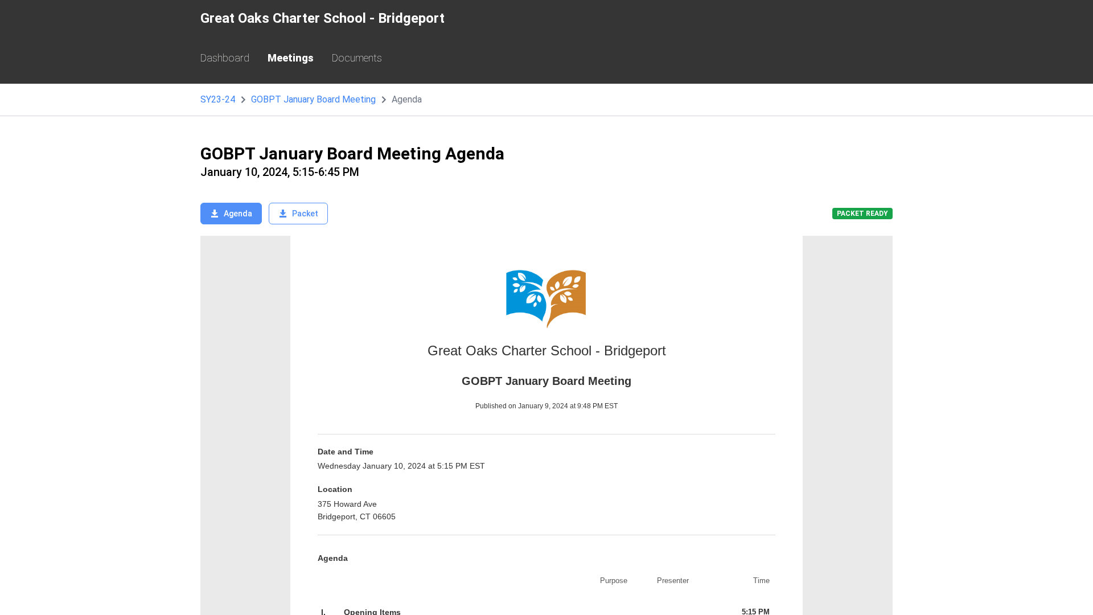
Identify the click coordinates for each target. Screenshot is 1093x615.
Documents (357, 58)
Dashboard (224, 58)
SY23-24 (217, 99)
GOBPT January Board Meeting (313, 99)
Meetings (291, 58)
